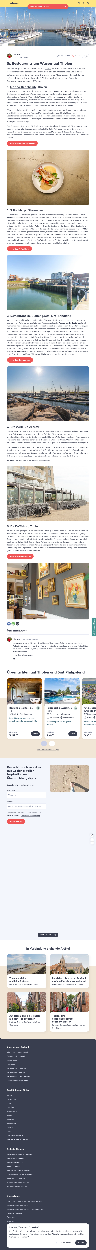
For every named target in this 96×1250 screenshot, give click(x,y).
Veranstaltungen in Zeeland (19, 1170)
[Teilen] (87, 56)
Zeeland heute (13, 1166)
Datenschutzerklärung (30, 815)
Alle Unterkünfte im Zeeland (19, 1052)
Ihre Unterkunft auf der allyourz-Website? (24, 1201)
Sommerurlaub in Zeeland (18, 1182)
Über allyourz (13, 1196)
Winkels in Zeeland (15, 1162)
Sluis (9, 1103)
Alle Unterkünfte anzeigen (48, 750)
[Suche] (79, 3)
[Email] (17, 624)
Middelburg (12, 1099)
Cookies (16, 1231)
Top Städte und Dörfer (18, 1090)
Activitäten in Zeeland (16, 1158)
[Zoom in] (92, 839)
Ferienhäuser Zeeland (16, 1068)
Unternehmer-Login (15, 1213)
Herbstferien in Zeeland (17, 1186)
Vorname (11, 790)
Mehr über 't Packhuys (19, 249)
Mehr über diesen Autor (23, 655)
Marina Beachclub (23, 87)
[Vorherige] (44, 743)
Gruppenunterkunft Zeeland (19, 1080)
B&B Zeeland (12, 1064)
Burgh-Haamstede (15, 1135)
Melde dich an (16, 821)
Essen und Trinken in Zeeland (19, 1154)
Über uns (11, 1217)
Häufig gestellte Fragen (17, 1205)
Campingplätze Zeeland (17, 1056)
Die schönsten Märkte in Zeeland (21, 1174)
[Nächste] (52, 743)
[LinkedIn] (14, 659)
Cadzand (11, 1127)
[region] (48, 885)
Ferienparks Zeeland (16, 1072)
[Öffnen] (92, 835)
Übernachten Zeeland (18, 1047)
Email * (10, 801)
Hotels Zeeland (13, 1060)
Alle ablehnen (65, 1243)
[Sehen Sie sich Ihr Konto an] (84, 3)
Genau (81, 1243)
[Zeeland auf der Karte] (88, 3)
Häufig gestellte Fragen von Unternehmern (25, 1209)
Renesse (10, 1119)
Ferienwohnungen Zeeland (18, 1076)
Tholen (48, 68)
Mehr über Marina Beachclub (22, 143)
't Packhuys (18, 210)
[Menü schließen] (8, 3)
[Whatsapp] (13, 624)
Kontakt (10, 1221)
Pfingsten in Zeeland (16, 1178)
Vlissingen (11, 1123)
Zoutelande (12, 1111)
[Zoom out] (92, 842)
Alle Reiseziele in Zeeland (18, 1139)
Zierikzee (11, 1095)
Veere (9, 1115)
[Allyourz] (14, 3)
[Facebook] (9, 624)
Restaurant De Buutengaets (29, 316)
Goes (9, 1131)
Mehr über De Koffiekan (20, 556)
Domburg (11, 1107)
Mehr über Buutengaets (20, 360)
